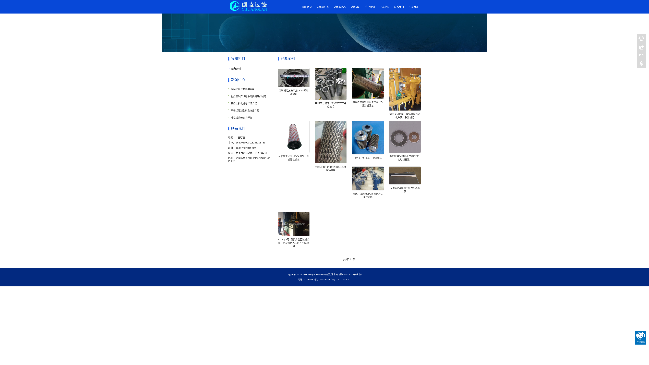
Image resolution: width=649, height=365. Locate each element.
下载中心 (384, 6)
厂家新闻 (413, 6)
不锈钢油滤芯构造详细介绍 (245, 110)
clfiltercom (349, 274)
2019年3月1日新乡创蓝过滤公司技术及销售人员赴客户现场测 (293, 243)
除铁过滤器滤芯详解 (241, 117)
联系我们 (399, 6)
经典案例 (236, 68)
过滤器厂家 (323, 6)
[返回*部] (641, 64)
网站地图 (358, 274)
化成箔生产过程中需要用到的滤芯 (248, 96)
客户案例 (370, 6)
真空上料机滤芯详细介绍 (244, 103)
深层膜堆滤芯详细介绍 (243, 89)
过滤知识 (355, 6)
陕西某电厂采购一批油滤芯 (368, 157)
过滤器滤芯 (340, 6)
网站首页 (307, 6)
